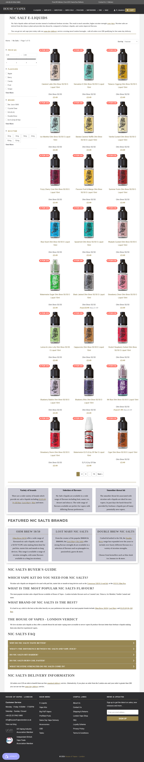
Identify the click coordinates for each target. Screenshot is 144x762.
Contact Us (102, 2)
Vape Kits (43, 707)
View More (10, 93)
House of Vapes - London (75, 756)
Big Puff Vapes (45, 712)
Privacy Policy (78, 729)
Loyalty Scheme (79, 724)
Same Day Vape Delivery (49, 720)
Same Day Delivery (77, 2)
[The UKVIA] (9, 732)
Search (121, 10)
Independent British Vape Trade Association (24, 740)
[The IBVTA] (9, 743)
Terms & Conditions (81, 733)
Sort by (120, 41)
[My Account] (115, 10)
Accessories (44, 724)
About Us (76, 703)
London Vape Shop (80, 716)
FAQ (74, 720)
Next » (100, 474)
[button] (11, 50)
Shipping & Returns (80, 712)
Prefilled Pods (45, 716)
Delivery (110, 2)
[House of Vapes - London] (14, 9)
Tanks (41, 733)
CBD (41, 729)
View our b (11, 724)
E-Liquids (43, 703)
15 (94, 474)
